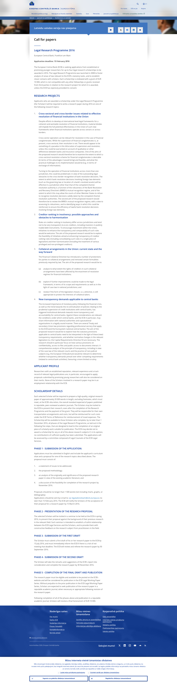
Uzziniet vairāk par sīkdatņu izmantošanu (104, 672)
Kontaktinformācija (57, 630)
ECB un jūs (134, 8)
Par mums (124, 8)
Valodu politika (108, 631)
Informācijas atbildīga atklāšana (88, 626)
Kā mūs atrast (55, 633)
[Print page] (110, 30)
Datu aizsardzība (109, 617)
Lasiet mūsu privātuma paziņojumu (72, 672)
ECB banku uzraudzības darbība (133, 13)
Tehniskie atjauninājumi (85, 623)
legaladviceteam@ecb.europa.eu (85, 498)
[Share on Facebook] (127, 30)
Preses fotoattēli (56, 626)
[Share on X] (121, 30)
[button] (141, 3)
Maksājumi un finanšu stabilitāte (62, 13)
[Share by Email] (140, 30)
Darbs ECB (54, 620)
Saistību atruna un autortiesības (88, 620)
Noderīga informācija (58, 623)
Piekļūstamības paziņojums (113, 628)
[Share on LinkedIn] (133, 30)
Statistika (79, 13)
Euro (87, 13)
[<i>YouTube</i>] (135, 645)
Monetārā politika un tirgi (40, 13)
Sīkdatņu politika (109, 625)
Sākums (32, 18)
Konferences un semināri (63, 18)
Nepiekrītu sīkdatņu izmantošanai (118, 678)
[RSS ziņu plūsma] (145, 645)
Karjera (143, 8)
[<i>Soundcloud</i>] (140, 645)
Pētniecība (96, 13)
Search (137, 4)
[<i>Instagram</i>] (130, 645)
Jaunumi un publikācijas (111, 13)
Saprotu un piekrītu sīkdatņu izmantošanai (59, 678)
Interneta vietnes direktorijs (39, 637)
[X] (119, 645)
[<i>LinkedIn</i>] (124, 645)
